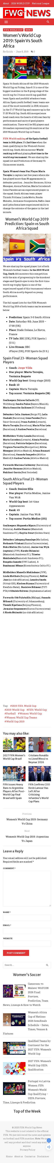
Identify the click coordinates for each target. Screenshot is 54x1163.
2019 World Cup (15, 709)
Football (11, 713)
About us (18, 1156)
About (6, 3)
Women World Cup (31, 713)
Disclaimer (43, 1156)
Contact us (30, 1156)
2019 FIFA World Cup (24, 705)
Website (7, 938)
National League (40, 3)
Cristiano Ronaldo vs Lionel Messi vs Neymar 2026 (38, 759)
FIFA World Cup (13, 30)
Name (6, 912)
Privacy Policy (27, 1149)
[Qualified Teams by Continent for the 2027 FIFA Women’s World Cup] (14, 1049)
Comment (9, 868)
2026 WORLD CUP (20, 3)
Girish (9, 51)
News (29, 30)
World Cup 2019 (15, 721)
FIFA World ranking (14, 138)
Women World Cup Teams (21, 717)
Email (7, 925)
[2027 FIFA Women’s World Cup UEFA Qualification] (14, 1069)
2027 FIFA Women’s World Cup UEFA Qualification (39, 1065)
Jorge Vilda (25, 367)
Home (9, 1156)
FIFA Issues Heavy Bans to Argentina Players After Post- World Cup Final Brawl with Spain (14, 791)
